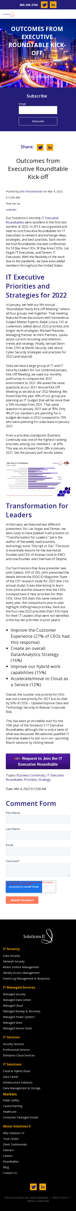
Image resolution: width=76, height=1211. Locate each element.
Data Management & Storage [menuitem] (22, 1088)
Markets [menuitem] (10, 1094)
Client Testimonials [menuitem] (15, 1144)
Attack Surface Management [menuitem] (21, 967)
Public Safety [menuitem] (11, 1100)
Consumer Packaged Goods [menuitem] (20, 1117)
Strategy (44, 779)
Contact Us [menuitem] (10, 1173)
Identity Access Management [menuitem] (21, 973)
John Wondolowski (31, 191)
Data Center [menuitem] (10, 1077)
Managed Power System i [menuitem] (19, 1017)
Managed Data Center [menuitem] (17, 1000)
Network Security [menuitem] (14, 961)
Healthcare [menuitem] (10, 1112)
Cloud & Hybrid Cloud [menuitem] (16, 1071)
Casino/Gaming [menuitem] (12, 1106)
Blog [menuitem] (6, 1167)
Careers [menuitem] (8, 1156)
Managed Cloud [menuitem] (13, 1005)
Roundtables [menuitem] (11, 1161)
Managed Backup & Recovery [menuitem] (21, 1011)
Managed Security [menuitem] (14, 994)
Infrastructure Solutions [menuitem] (18, 1082)
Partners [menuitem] (8, 1150)
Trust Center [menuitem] (11, 1139)
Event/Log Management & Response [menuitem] (26, 978)
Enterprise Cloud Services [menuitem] (19, 1055)
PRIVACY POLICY (60, 1197)
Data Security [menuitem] (11, 956)
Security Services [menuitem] (13, 1044)
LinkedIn (11, 209)
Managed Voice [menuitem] (12, 1022)
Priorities (30, 779)
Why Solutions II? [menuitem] (13, 1133)
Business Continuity (31, 775)
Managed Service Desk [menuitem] (17, 1028)
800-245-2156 (29, 5)
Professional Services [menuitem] (16, 1050)
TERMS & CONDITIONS (38, 1201)
